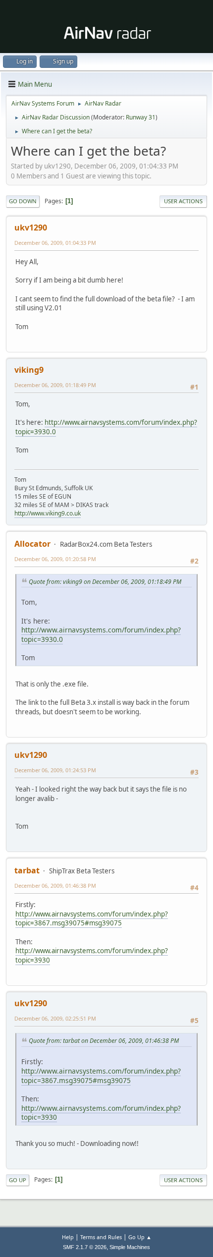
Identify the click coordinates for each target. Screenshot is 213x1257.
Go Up (17, 1180)
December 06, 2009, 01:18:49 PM (55, 385)
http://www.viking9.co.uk (47, 513)
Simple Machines (129, 1247)
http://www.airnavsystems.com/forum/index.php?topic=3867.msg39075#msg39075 (91, 919)
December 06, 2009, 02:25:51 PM (55, 1018)
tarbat (27, 870)
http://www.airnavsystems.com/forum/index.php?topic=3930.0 (101, 634)
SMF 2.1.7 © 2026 (84, 1247)
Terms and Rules (101, 1237)
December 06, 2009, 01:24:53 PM (55, 770)
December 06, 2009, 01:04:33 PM (55, 242)
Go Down (23, 201)
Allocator (32, 543)
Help (68, 1237)
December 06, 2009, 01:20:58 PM (55, 559)
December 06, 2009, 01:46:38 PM (55, 885)
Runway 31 (141, 117)
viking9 (29, 369)
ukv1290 (30, 227)
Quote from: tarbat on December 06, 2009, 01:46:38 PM (104, 1040)
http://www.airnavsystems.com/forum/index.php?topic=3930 (101, 1112)
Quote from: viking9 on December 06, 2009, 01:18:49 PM (105, 581)
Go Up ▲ (140, 1237)
